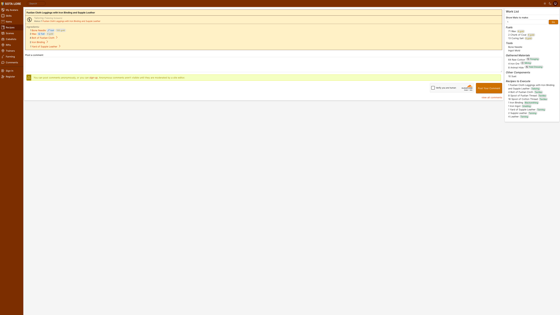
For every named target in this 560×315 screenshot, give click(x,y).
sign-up (93, 77)
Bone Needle (39, 30)
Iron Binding (38, 42)
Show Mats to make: (517, 17)
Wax (34, 33)
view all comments (492, 97)
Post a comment (34, 55)
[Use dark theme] (550, 3)
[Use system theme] (555, 3)
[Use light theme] (544, 3)
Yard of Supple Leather (44, 46)
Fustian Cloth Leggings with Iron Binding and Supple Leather (71, 21)
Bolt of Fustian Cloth (43, 37)
